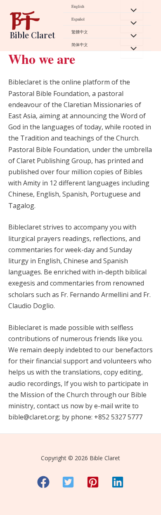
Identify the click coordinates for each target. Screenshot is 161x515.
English (77, 6)
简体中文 (79, 44)
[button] (43, 482)
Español (78, 19)
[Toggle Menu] (132, 10)
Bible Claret (32, 34)
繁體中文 (79, 32)
